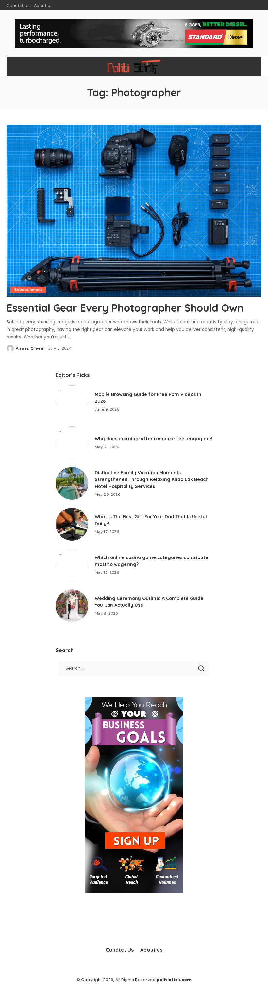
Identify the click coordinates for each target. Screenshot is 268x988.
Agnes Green (29, 348)
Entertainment (28, 289)
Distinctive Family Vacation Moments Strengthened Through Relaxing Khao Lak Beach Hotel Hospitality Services (152, 479)
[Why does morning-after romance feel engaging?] (72, 442)
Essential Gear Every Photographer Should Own (125, 307)
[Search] (251, 66)
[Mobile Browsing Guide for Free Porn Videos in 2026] (72, 401)
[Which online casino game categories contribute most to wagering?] (72, 565)
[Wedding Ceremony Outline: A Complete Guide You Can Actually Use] (72, 605)
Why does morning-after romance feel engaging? (153, 439)
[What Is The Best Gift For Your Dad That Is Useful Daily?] (72, 524)
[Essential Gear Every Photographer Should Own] (134, 211)
